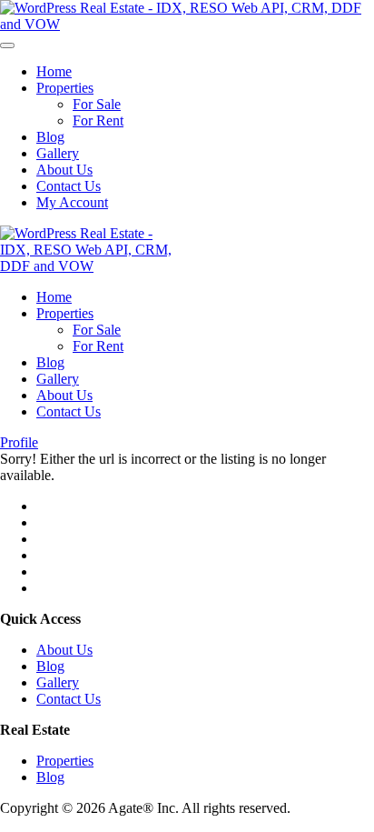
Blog (50, 137)
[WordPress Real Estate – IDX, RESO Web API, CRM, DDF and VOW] (187, 24)
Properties (65, 87)
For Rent (98, 120)
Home (54, 71)
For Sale (97, 104)
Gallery (57, 153)
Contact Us (68, 186)
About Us (64, 169)
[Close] (7, 45)
